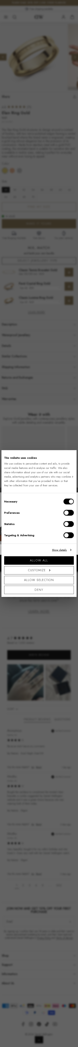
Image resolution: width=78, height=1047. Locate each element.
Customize (37, 570)
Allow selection (39, 580)
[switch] (68, 513)
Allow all (39, 560)
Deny (39, 590)
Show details (59, 550)
